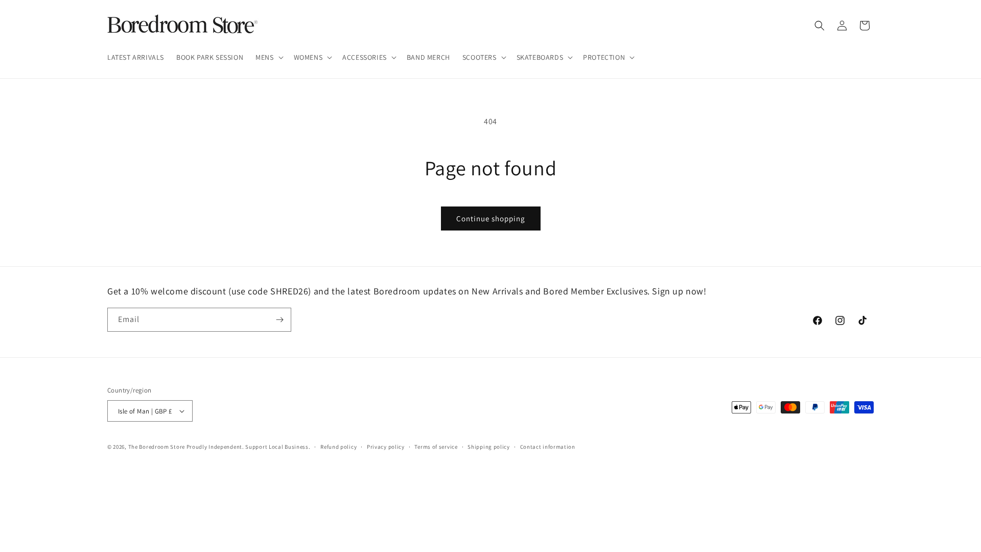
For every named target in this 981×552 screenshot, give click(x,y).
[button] (268, 57)
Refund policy (338, 446)
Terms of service (435, 446)
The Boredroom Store (156, 446)
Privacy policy (386, 446)
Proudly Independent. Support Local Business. (248, 446)
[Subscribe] (279, 320)
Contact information (547, 446)
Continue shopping (490, 218)
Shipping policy (489, 446)
